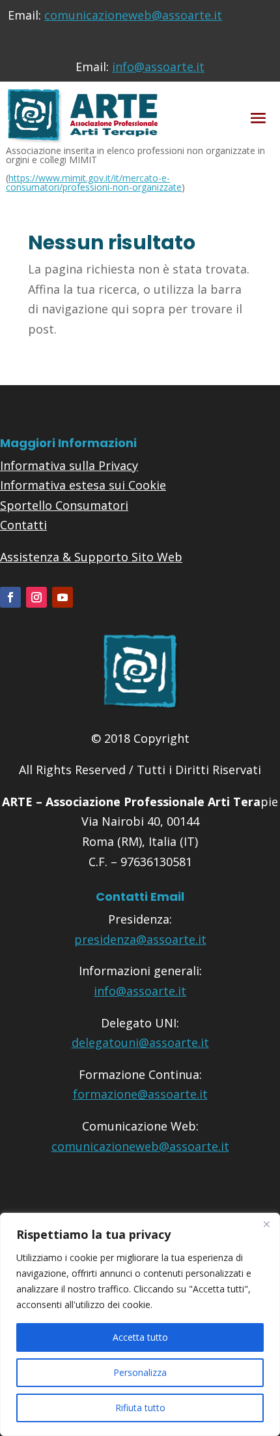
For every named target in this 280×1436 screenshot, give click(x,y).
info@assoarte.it (158, 66)
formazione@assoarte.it (140, 1094)
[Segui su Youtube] (62, 597)
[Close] (266, 1224)
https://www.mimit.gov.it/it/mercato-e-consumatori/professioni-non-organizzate (94, 182)
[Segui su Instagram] (36, 597)
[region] (140, 1324)
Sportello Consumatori (64, 505)
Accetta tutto (140, 1337)
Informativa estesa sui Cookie (83, 485)
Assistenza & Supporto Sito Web (91, 557)
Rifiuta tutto (140, 1407)
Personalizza (140, 1372)
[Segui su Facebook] (10, 597)
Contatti (23, 525)
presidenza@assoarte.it (140, 939)
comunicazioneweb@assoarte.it (133, 15)
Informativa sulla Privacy (69, 465)
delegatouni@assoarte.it (140, 1042)
